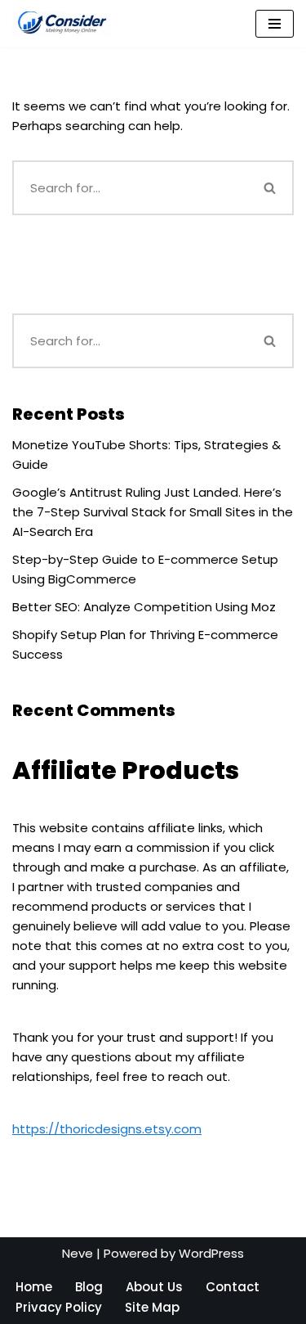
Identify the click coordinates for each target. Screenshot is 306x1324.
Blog (89, 1286)
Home (34, 1286)
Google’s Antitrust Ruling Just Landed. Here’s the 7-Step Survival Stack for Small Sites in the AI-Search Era (152, 512)
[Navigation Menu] (274, 24)
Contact (232, 1286)
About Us (154, 1286)
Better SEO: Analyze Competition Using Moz (144, 606)
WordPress (211, 1253)
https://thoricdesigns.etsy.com (107, 1128)
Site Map (152, 1307)
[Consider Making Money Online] (61, 23)
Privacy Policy (59, 1307)
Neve (77, 1253)
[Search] (271, 187)
